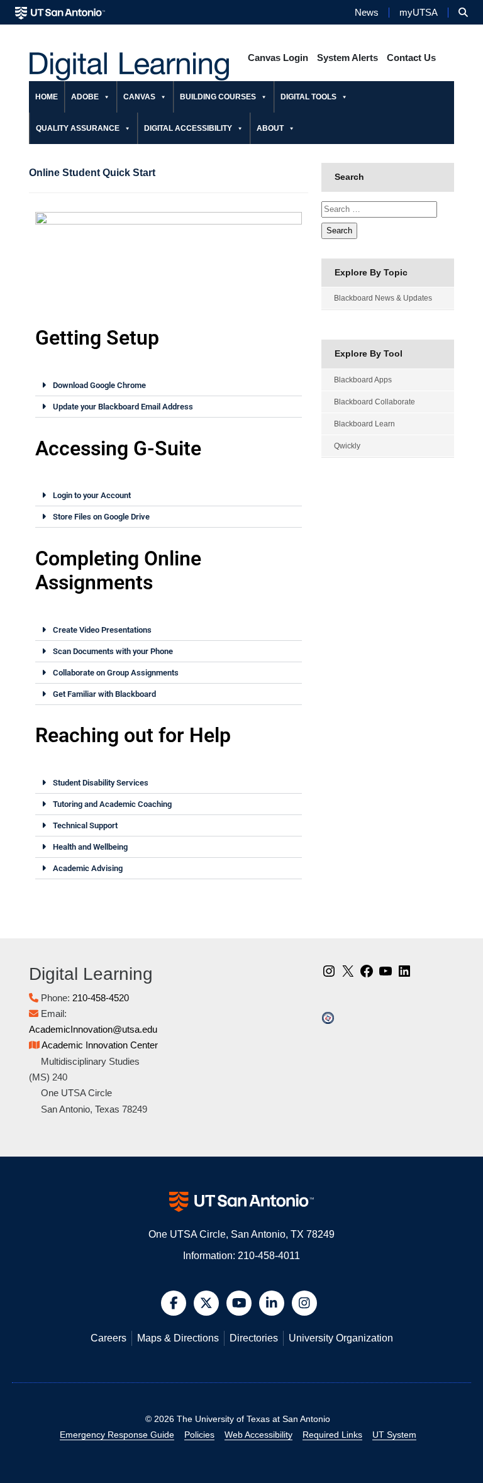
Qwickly (347, 446)
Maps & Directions (178, 1338)
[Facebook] (366, 975)
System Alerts (347, 57)
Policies (199, 1435)
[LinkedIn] (404, 975)
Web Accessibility (258, 1435)
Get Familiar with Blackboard (104, 694)
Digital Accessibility (188, 128)
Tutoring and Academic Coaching (112, 804)
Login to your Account (92, 495)
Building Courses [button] (218, 96)
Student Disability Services (100, 782)
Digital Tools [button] (308, 96)
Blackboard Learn (364, 423)
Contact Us (411, 57)
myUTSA (418, 13)
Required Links (332, 1435)
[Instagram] (328, 975)
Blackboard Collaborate (374, 401)
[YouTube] (385, 975)
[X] (347, 975)
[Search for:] (379, 209)
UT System (394, 1435)
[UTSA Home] (60, 12)
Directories (254, 1338)
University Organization (341, 1338)
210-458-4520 (100, 997)
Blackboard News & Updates (383, 298)
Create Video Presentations (102, 630)
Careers (108, 1338)
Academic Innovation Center (100, 1045)
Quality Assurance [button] (77, 128)
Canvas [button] (139, 96)
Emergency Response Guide (117, 1435)
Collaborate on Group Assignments (116, 672)
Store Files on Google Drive (101, 516)
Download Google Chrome (99, 385)
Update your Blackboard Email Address (123, 406)
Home (46, 96)
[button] (463, 13)
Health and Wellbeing (90, 847)
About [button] (270, 128)
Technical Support (85, 825)
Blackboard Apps (363, 379)
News (367, 13)
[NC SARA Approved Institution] (328, 1017)
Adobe (85, 96)
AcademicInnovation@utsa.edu (93, 1029)
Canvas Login (278, 57)
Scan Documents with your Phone (113, 651)
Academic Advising (88, 868)
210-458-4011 (269, 1255)
